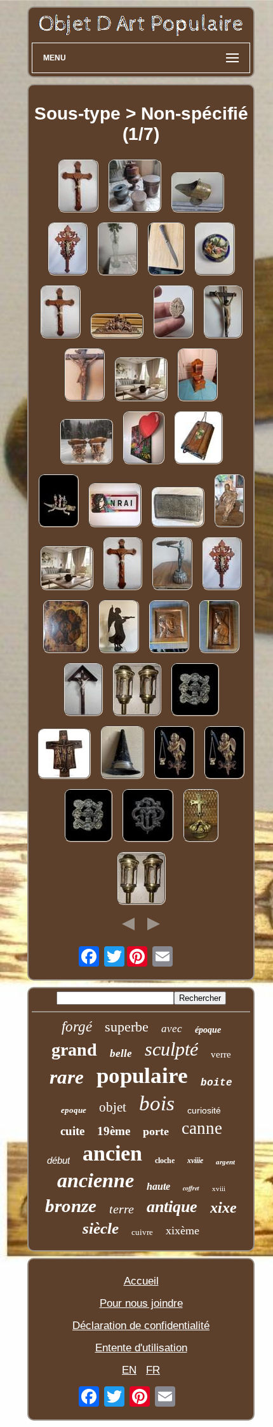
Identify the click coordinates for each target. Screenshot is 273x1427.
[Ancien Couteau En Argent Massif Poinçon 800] (166, 250)
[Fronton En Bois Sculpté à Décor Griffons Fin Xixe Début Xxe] (117, 327)
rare (67, 1077)
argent (225, 1162)
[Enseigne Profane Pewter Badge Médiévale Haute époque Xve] (195, 690)
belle (121, 1053)
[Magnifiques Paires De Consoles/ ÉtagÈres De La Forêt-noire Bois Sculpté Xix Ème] (86, 443)
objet (112, 1107)
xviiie (195, 1160)
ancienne (95, 1180)
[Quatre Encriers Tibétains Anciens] (134, 187)
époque (208, 1030)
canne (202, 1128)
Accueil (141, 1281)
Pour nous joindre (141, 1303)
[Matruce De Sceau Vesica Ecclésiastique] (173, 313)
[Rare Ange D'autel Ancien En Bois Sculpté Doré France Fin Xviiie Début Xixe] (173, 753)
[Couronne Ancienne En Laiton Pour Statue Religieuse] (201, 816)
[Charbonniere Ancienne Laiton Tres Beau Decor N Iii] (197, 194)
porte (156, 1131)
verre (221, 1054)
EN (129, 1370)
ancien (112, 1153)
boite (216, 1083)
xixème (182, 1230)
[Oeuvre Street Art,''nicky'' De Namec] (115, 506)
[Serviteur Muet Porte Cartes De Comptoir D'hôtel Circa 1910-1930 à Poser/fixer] (172, 565)
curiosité (204, 1110)
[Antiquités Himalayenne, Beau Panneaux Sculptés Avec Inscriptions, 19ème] (178, 508)
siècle (101, 1228)
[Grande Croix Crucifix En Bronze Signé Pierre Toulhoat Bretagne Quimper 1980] (64, 755)
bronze (71, 1206)
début (58, 1160)
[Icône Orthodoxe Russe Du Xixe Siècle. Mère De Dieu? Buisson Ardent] (65, 627)
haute (158, 1186)
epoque (73, 1110)
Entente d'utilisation (141, 1348)
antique (172, 1206)
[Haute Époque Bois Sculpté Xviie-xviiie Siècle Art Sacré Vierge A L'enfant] (229, 502)
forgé (77, 1027)
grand (74, 1049)
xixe (223, 1207)
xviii (218, 1188)
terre (121, 1209)
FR (153, 1370)
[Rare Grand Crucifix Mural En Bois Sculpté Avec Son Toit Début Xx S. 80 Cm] (83, 690)
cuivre (142, 1232)
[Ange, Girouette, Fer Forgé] (118, 627)
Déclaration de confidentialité (141, 1326)
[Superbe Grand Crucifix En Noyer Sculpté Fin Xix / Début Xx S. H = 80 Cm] (84, 376)
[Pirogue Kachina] (58, 502)
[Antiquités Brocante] (117, 250)
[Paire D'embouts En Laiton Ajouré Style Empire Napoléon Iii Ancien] (136, 690)
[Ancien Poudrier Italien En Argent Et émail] (214, 250)
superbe (127, 1027)
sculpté (171, 1048)
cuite (72, 1131)
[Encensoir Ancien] (141, 381)
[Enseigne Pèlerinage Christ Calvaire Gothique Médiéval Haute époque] (147, 816)
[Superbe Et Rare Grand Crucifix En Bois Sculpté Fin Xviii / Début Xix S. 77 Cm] (223, 313)
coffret (191, 1187)
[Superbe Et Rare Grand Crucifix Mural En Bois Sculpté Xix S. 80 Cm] (78, 187)
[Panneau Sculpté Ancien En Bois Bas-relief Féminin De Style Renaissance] (219, 627)
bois (157, 1103)
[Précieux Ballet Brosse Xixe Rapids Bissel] (198, 439)
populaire (142, 1075)
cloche (165, 1160)
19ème (113, 1131)
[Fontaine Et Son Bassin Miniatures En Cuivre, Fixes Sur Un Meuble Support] (197, 376)
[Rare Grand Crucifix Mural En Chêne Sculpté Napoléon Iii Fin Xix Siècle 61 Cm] (67, 250)
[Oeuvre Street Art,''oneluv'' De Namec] (143, 439)
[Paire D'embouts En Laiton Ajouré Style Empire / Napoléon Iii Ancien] (141, 879)
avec (171, 1029)
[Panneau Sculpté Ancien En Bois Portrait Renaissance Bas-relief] (168, 627)
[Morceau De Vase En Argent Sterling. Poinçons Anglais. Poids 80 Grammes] (122, 753)
